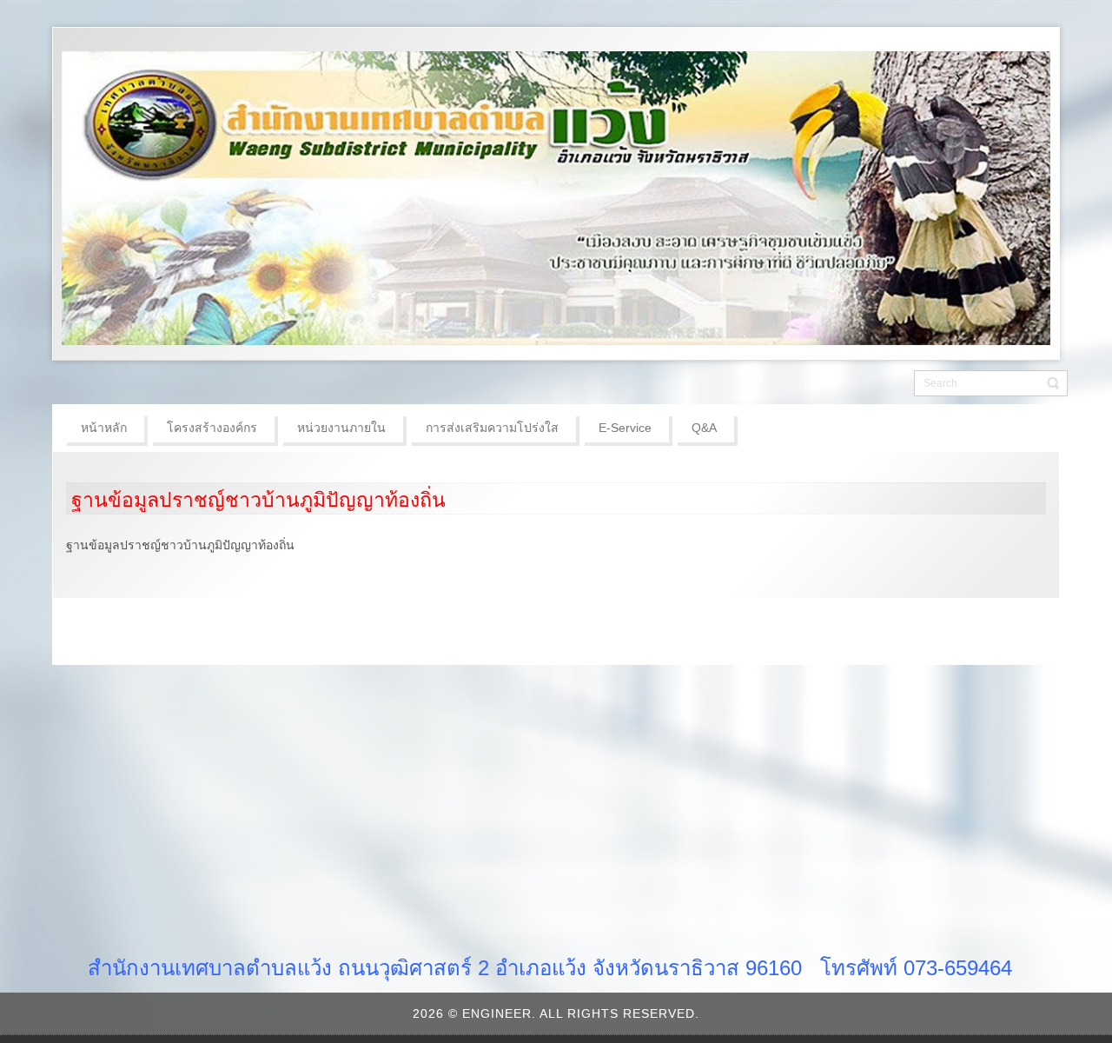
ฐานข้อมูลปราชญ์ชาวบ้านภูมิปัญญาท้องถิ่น (258, 499)
